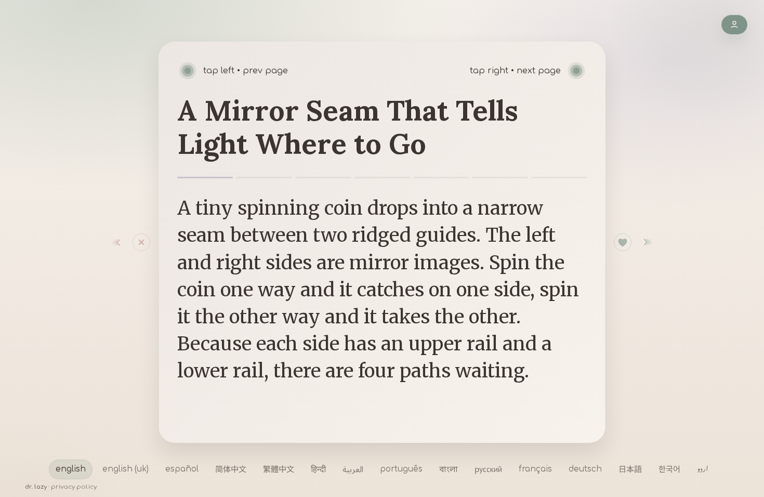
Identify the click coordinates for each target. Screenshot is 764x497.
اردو (702, 469)
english (71, 469)
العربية (353, 469)
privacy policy (74, 486)
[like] (622, 242)
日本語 (630, 469)
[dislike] (122, 242)
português (401, 469)
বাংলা (448, 469)
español (182, 469)
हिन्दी (318, 469)
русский (488, 469)
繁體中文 (278, 469)
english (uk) (125, 469)
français (535, 469)
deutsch (585, 469)
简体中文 (230, 469)
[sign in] (734, 24)
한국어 (669, 469)
